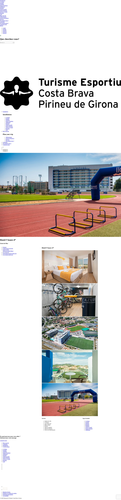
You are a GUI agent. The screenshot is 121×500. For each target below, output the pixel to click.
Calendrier (5, 142)
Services (2, 19)
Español (4, 30)
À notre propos (6, 446)
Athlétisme (2, 6)
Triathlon (2, 4)
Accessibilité (5, 495)
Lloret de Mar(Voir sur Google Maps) (8, 250)
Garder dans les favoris (8, 248)
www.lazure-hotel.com (8, 254)
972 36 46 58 (6, 252)
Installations (5, 111)
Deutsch (4, 33)
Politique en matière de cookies (10, 493)
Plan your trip (6, 131)
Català (4, 28)
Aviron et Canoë (3, 11)
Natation (2, 8)
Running (2, 13)
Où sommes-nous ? (4, 20)
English (4, 29)
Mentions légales (6, 492)
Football (2, 3)
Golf (1, 14)
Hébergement (3, 17)
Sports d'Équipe (3, 10)
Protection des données (8, 494)
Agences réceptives (4, 18)
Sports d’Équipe (89, 428)
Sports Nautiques (4, 5)
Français (5, 31)
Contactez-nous (6, 144)
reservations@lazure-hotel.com (9, 253)
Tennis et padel (3, 9)
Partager (4, 247)
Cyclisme (2, 1)
